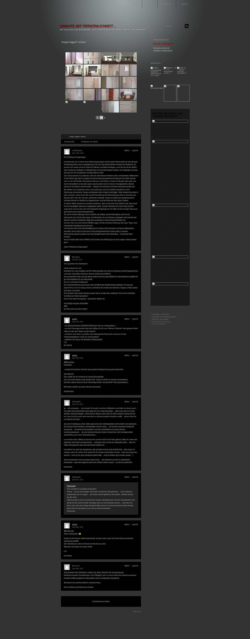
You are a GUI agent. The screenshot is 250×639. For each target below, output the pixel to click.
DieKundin (71, 486)
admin (74, 319)
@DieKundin (69, 531)
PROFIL (150, 4)
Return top (136, 611)
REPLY (127, 150)
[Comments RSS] (65, 136)
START (134, 4)
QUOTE (135, 150)
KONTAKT (184, 4)
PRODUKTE (166, 4)
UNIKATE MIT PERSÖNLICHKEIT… (88, 26)
